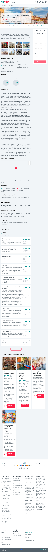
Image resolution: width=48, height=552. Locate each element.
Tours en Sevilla (16, 492)
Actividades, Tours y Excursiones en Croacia (29, 491)
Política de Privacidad (6, 539)
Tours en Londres (17, 483)
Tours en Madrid (16, 491)
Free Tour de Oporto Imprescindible (6, 479)
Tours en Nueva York (17, 487)
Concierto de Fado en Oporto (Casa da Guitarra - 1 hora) (6, 504)
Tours (8, 5)
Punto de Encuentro (17, 25)
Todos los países (40, 509)
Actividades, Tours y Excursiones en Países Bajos (41, 490)
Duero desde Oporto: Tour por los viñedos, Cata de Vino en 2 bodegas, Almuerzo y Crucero (6, 513)
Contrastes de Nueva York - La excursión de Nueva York (6, 483)
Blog (12, 5)
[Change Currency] (37, 2)
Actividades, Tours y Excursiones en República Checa (40, 503)
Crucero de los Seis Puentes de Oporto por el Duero (7, 518)
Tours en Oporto (16, 478)
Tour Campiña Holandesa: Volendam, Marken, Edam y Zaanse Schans (6, 499)
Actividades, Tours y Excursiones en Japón (41, 482)
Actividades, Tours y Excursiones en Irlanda (30, 514)
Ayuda (3, 532)
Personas (37, 56)
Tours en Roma (16, 494)
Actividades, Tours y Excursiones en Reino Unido (41, 499)
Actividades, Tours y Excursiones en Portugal (40, 495)
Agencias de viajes (17, 535)
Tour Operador (16, 533)
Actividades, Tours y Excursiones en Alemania (29, 480)
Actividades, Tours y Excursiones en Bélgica (29, 484)
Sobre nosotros (5, 535)
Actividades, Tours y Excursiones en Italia (40, 479)
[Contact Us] (40, 2)
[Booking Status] (43, 2)
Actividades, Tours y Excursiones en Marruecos (40, 486)
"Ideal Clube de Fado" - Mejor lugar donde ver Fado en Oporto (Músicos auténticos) (6, 487)
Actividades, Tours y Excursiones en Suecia (41, 507)
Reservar (40, 62)
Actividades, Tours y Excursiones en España (30, 495)
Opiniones (34, 25)
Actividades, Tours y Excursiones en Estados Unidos (29, 499)
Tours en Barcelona (17, 482)
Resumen (3, 25)
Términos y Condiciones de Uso (6, 543)
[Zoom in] (29, 162)
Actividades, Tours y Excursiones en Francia (29, 503)
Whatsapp (28, 534)
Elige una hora (38, 53)
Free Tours (4, 5)
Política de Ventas (5, 541)
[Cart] (46, 2)
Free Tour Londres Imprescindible (6, 507)
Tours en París (16, 489)
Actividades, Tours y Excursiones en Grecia (30, 507)
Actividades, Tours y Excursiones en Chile (29, 488)
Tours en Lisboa (16, 480)
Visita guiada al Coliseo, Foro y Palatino (5, 523)
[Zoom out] (29, 164)
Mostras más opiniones (16, 349)
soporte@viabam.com (29, 540)
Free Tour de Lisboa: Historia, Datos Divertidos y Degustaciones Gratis (6, 493)
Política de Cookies (6, 537)
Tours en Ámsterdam (17, 485)
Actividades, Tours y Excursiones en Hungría (29, 511)
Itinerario (10, 25)
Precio (7, 25)
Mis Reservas (29, 532)
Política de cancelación (26, 25)
